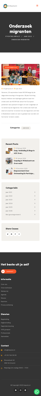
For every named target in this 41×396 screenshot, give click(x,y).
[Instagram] (19, 234)
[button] (37, 392)
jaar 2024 (9, 203)
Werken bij (4, 291)
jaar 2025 (9, 207)
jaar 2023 (9, 200)
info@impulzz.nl (8, 89)
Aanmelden (5, 336)
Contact (9, 271)
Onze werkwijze (6, 288)
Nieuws (3, 298)
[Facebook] (11, 234)
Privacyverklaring (7, 305)
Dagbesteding (6, 323)
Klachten (4, 301)
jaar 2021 (9, 192)
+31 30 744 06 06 (10, 355)
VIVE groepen (5, 330)
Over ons (4, 284)
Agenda (3, 295)
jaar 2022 (19, 89)
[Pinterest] (15, 234)
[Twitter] (8, 234)
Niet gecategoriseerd (13, 215)
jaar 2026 (9, 211)
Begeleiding (5, 319)
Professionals (5, 333)
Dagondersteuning (7, 326)
